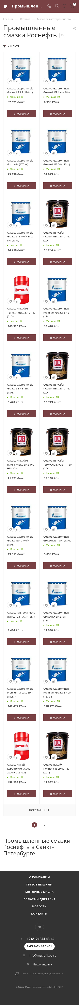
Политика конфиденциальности (43, 973)
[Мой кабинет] (64, 6)
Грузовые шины (39, 884)
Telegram (39, 927)
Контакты (39, 913)
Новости (39, 906)
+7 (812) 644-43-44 (40, 938)
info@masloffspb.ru (42, 955)
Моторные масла (39, 892)
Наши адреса (42, 964)
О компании (39, 877)
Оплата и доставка (39, 899)
